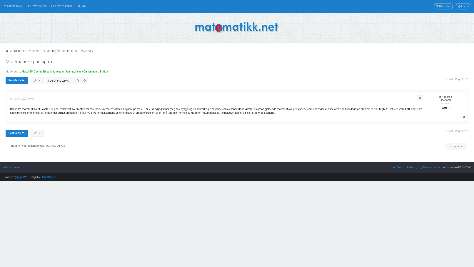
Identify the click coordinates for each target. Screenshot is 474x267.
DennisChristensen (86, 71)
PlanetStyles (48, 177)
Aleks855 (27, 71)
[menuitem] (36, 6)
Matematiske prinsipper (29, 61)
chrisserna (445, 96)
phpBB (21, 177)
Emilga (103, 71)
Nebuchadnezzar (53, 71)
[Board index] (237, 27)
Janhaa (69, 71)
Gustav (38, 71)
